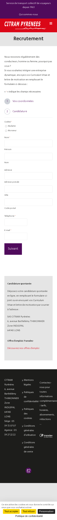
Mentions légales (29, 382)
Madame (12, 126)
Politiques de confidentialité (29, 397)
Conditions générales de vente (29, 447)
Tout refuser (29, 511)
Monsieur (12, 131)
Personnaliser (46, 511)
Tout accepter (11, 511)
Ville (6, 195)
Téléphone (10, 216)
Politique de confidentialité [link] (29, 516)
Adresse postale (11, 182)
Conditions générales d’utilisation (29, 431)
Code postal (10, 208)
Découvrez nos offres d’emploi (23, 348)
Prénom (7, 150)
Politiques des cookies (29, 414)
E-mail (7, 230)
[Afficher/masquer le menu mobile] (51, 23)
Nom (6, 163)
